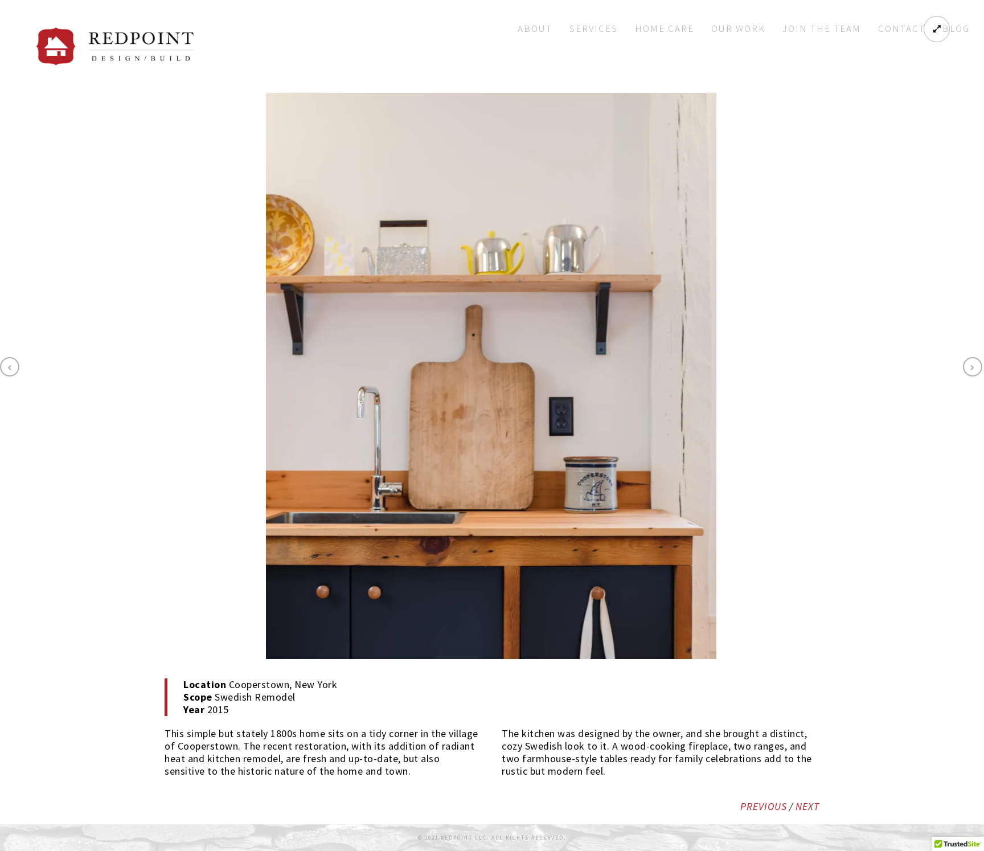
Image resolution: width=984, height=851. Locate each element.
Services (593, 28)
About (535, 28)
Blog (956, 28)
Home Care (664, 28)
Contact (901, 28)
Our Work (738, 28)
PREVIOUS (763, 806)
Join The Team (821, 28)
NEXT (807, 806)
